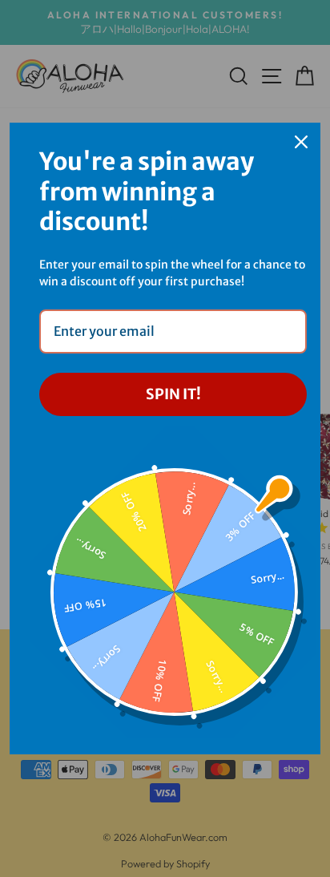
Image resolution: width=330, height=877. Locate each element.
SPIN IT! (173, 394)
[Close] (301, 142)
